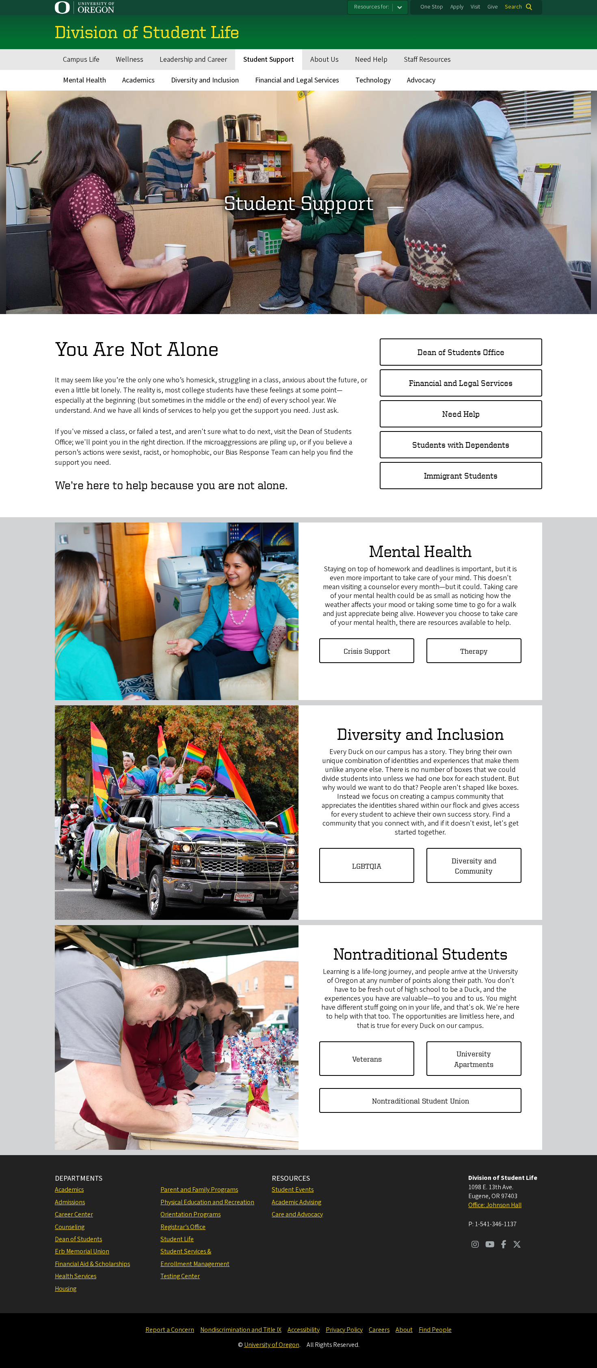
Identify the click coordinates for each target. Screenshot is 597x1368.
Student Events (293, 1189)
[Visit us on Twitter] (517, 1245)
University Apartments (473, 1058)
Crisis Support (367, 650)
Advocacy (421, 80)
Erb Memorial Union (82, 1251)
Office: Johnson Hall (494, 1205)
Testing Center (180, 1276)
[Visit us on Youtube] (490, 1245)
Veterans (367, 1058)
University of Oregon (271, 1344)
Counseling (69, 1227)
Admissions (70, 1202)
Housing (65, 1288)
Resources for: (371, 7)
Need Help (371, 59)
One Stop (431, 7)
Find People (435, 1329)
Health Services (75, 1276)
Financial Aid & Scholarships (92, 1264)
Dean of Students (78, 1239)
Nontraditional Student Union (420, 1100)
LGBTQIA (366, 865)
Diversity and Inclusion (205, 80)
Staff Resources (427, 59)
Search (513, 7)
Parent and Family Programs (199, 1189)
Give (492, 7)
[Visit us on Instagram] (475, 1245)
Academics (138, 80)
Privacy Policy (344, 1329)
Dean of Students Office (460, 352)
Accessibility (304, 1329)
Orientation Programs (190, 1214)
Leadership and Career (193, 59)
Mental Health (84, 80)
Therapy (474, 650)
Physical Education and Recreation (207, 1202)
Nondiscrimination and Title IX (240, 1329)
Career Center (74, 1214)
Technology (373, 80)
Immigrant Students (461, 475)
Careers (379, 1329)
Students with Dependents (460, 444)
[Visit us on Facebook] (504, 1245)
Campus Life (81, 59)
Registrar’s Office (182, 1227)
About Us (324, 59)
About (404, 1329)
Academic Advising (296, 1202)
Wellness (129, 59)
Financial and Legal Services (297, 80)
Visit (475, 7)
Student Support (268, 59)
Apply (456, 7)
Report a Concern (169, 1329)
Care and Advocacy (297, 1214)
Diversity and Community (474, 865)
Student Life (177, 1239)
